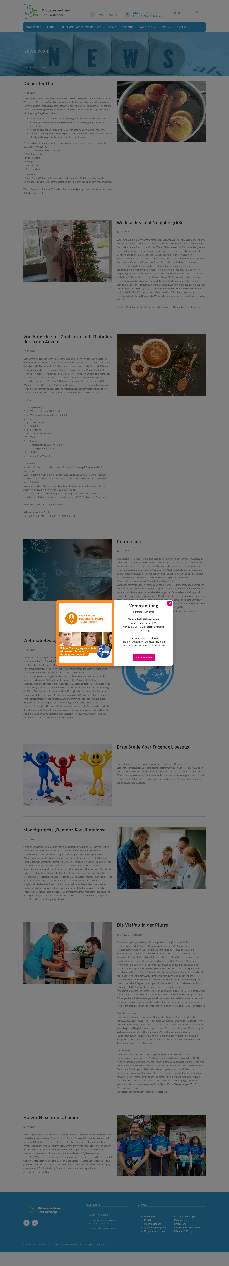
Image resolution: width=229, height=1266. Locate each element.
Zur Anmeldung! (144, 657)
